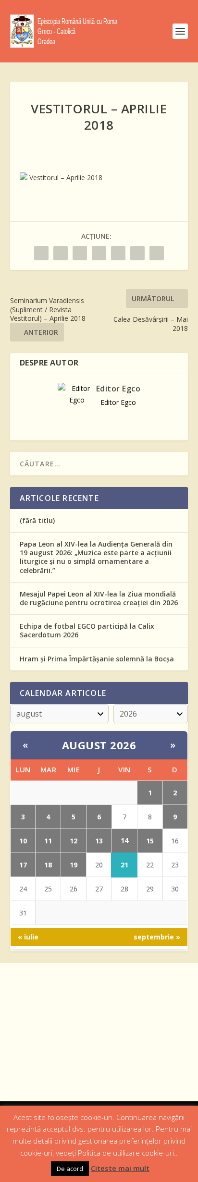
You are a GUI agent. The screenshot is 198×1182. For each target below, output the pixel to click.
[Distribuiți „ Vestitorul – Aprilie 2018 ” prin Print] (156, 253)
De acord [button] (70, 1168)
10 (23, 840)
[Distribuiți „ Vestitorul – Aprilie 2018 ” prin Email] (137, 253)
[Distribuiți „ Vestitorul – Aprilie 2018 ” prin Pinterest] (99, 253)
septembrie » (157, 936)
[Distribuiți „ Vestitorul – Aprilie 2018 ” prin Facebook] (41, 253)
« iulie (28, 936)
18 (48, 864)
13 (99, 840)
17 (23, 864)
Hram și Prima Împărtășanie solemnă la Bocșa (97, 658)
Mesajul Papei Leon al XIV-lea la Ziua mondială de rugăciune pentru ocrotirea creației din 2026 (99, 598)
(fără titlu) (37, 520)
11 (48, 840)
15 (150, 840)
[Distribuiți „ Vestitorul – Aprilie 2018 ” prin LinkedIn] (118, 253)
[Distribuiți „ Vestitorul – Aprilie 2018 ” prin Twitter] (60, 253)
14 (124, 840)
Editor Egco (118, 388)
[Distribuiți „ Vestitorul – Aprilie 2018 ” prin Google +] (79, 253)
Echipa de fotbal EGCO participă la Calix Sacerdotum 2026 (87, 630)
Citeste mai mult (120, 1168)
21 (124, 864)
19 (73, 864)
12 (73, 840)
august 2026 (99, 745)
